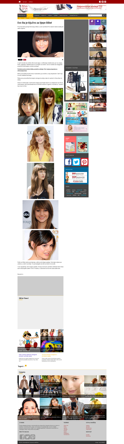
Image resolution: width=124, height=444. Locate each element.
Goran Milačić (102, 442)
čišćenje (83, 195)
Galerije (31, 2)
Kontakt (87, 434)
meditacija (69, 193)
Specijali (25, 2)
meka (85, 190)
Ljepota (30, 15)
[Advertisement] (28, 286)
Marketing (88, 436)
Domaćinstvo (74, 15)
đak (73, 191)
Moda (50, 15)
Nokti (30, 18)
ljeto (77, 191)
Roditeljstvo (63, 15)
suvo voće (69, 195)
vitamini (73, 190)
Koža (25, 18)
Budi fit (44, 15)
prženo (68, 190)
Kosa (20, 18)
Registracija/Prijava (102, 5)
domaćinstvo (83, 191)
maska (74, 195)
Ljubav (55, 15)
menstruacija (77, 193)
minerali (79, 190)
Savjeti (36, 18)
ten (79, 195)
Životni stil (22, 15)
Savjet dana (88, 429)
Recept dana (89, 428)
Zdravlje (36, 15)
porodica (69, 191)
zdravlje (84, 193)
